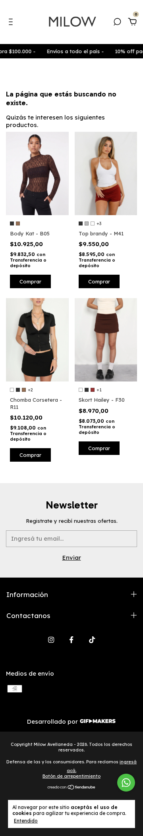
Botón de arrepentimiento (71, 776)
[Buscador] (117, 23)
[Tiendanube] (72, 788)
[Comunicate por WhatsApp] (126, 783)
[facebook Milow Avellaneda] (71, 639)
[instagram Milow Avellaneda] (51, 639)
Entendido (26, 821)
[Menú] (12, 23)
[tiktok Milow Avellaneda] (92, 639)
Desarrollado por (53, 721)
